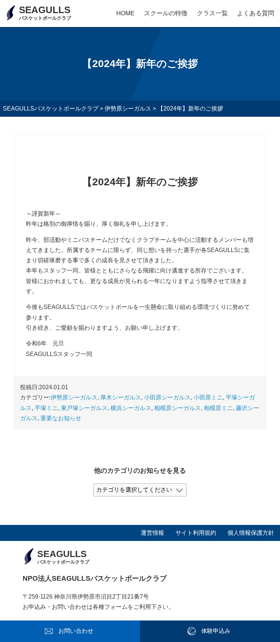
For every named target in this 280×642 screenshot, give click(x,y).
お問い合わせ (75, 631)
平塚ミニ (46, 408)
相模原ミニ (218, 408)
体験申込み (215, 631)
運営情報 (152, 533)
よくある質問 (255, 13)
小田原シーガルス (167, 397)
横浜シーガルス (130, 408)
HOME (125, 13)
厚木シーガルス (120, 397)
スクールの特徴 (165, 13)
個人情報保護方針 (251, 533)
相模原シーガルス (177, 408)
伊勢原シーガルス (74, 397)
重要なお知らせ (60, 418)
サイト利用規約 (195, 533)
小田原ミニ (208, 397)
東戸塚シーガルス (84, 408)
